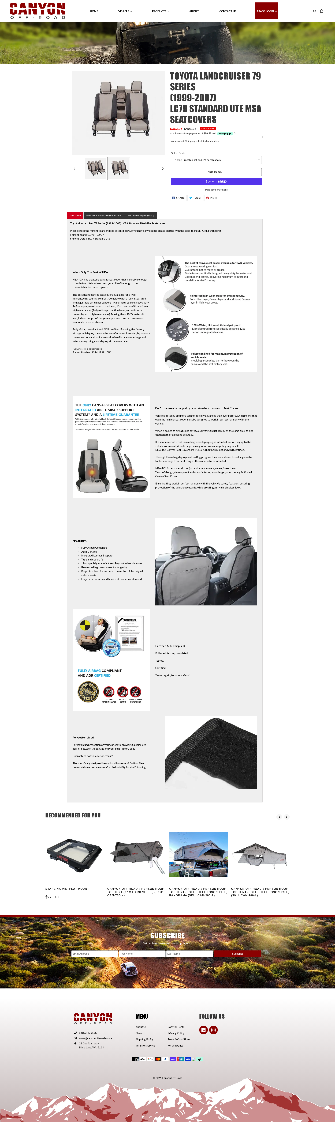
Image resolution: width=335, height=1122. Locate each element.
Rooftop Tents (176, 1026)
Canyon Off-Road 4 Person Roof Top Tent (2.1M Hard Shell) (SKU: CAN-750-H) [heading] (135, 892)
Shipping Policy (145, 1039)
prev (279, 817)
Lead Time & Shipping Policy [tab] (140, 215)
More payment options (216, 189)
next (287, 817)
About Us (141, 1026)
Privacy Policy (176, 1033)
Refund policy (175, 1045)
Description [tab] (75, 215)
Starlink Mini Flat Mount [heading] (67, 888)
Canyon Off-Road (172, 1077)
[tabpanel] (165, 510)
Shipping (190, 141)
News (139, 1033)
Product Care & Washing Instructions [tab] (103, 215)
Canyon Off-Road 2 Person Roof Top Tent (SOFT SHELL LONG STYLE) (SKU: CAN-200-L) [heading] (260, 892)
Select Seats (178, 153)
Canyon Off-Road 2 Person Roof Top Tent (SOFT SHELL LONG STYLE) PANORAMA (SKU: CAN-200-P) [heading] (198, 892)
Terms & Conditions (179, 1039)
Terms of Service (145, 1045)
